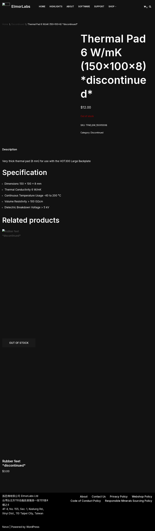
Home (42, 6)
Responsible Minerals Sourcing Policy (128, 500)
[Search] (150, 6)
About (70, 6)
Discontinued (17, 24)
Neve (5, 526)
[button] (115, 6)
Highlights (55, 6)
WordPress (32, 526)
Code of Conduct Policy (86, 500)
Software (84, 6)
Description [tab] (9, 149)
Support (99, 6)
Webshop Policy (142, 496)
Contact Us (99, 496)
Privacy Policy (119, 496)
